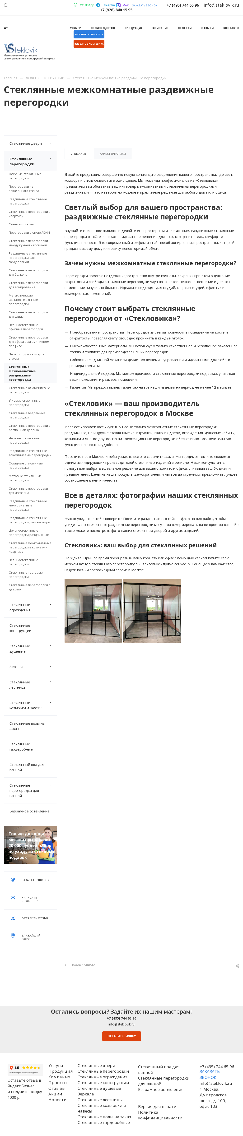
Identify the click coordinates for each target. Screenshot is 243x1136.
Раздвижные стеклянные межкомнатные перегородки (28, 505)
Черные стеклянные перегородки (24, 440)
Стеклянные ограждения (19, 607)
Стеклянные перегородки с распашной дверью (29, 427)
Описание (78, 153)
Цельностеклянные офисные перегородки (26, 327)
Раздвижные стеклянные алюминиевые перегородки (30, 453)
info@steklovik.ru (121, 1024)
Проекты (58, 1082)
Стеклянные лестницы (19, 685)
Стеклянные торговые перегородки (26, 574)
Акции (55, 1094)
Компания (59, 1077)
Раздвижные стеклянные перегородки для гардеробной (28, 257)
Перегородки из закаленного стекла (24, 188)
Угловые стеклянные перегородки (24, 402)
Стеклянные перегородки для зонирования (28, 285)
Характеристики (113, 153)
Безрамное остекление (29, 811)
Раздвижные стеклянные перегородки (28, 201)
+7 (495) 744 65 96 (183, 5)
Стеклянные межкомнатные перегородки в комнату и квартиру (30, 547)
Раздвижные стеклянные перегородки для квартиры (30, 520)
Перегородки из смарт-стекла (26, 356)
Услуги (55, 1065)
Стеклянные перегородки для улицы (28, 314)
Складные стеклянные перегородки (26, 465)
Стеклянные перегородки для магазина (28, 490)
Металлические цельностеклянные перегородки (23, 299)
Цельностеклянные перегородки (23, 562)
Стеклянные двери (25, 143)
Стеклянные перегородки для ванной (24, 790)
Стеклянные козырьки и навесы (25, 705)
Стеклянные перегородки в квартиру (30, 213)
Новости (57, 1099)
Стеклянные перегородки (21, 161)
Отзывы (57, 1088)
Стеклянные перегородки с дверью (29, 587)
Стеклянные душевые (19, 649)
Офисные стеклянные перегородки (25, 176)
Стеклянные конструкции (20, 628)
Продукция (60, 1071)
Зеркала (16, 666)
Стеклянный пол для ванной (26, 767)
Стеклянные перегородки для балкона (28, 272)
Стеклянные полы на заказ (27, 726)
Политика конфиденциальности (160, 1115)
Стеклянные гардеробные (21, 746)
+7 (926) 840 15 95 (116, 10)
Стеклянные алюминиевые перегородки (29, 390)
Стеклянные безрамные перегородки (27, 415)
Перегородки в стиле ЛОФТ (29, 232)
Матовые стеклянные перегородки (25, 478)
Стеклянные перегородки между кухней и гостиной (28, 243)
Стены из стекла (21, 224)
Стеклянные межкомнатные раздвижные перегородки (22, 373)
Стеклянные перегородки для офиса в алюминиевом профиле (29, 341)
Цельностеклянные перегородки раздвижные (29, 532)
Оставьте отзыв (23, 1080)
